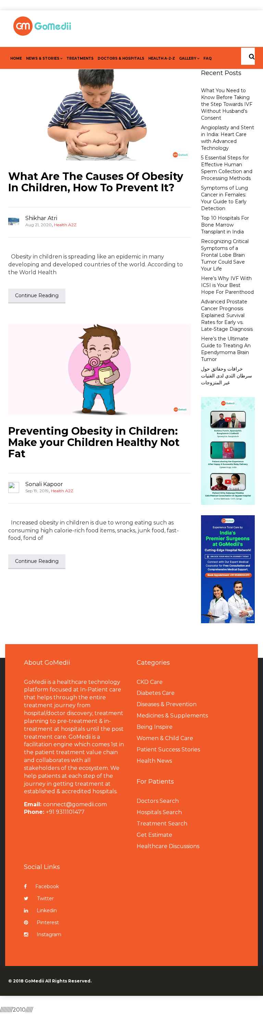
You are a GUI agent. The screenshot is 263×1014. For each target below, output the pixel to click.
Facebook (47, 886)
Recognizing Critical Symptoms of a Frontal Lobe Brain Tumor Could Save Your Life (225, 255)
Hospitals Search (159, 812)
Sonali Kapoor (44, 484)
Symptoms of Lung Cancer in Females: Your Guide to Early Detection (224, 198)
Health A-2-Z (161, 58)
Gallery (187, 58)
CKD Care (150, 682)
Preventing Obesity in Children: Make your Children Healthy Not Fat (93, 442)
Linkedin (47, 910)
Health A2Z (65, 224)
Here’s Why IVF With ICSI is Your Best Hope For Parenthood (227, 285)
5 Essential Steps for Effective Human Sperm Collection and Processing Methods (226, 168)
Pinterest (48, 922)
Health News (154, 761)
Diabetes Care (156, 693)
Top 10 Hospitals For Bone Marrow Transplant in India (225, 225)
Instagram (49, 934)
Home (16, 58)
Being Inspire (155, 727)
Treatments (79, 58)
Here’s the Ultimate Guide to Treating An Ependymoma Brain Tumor (226, 349)
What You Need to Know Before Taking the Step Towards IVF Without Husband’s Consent (226, 104)
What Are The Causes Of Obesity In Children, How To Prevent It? (95, 182)
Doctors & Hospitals (121, 58)
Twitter (45, 898)
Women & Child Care (165, 738)
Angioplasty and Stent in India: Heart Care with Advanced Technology (227, 137)
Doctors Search (158, 801)
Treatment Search (162, 823)
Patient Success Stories (168, 749)
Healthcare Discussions (168, 846)
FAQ (207, 58)
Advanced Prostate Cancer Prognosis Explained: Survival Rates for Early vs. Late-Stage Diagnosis (227, 315)
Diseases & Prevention (167, 704)
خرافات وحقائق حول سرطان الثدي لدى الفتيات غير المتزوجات (226, 376)
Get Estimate (154, 835)
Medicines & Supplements (172, 715)
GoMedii (34, 980)
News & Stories (42, 58)
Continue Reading (37, 295)
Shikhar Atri (41, 218)
